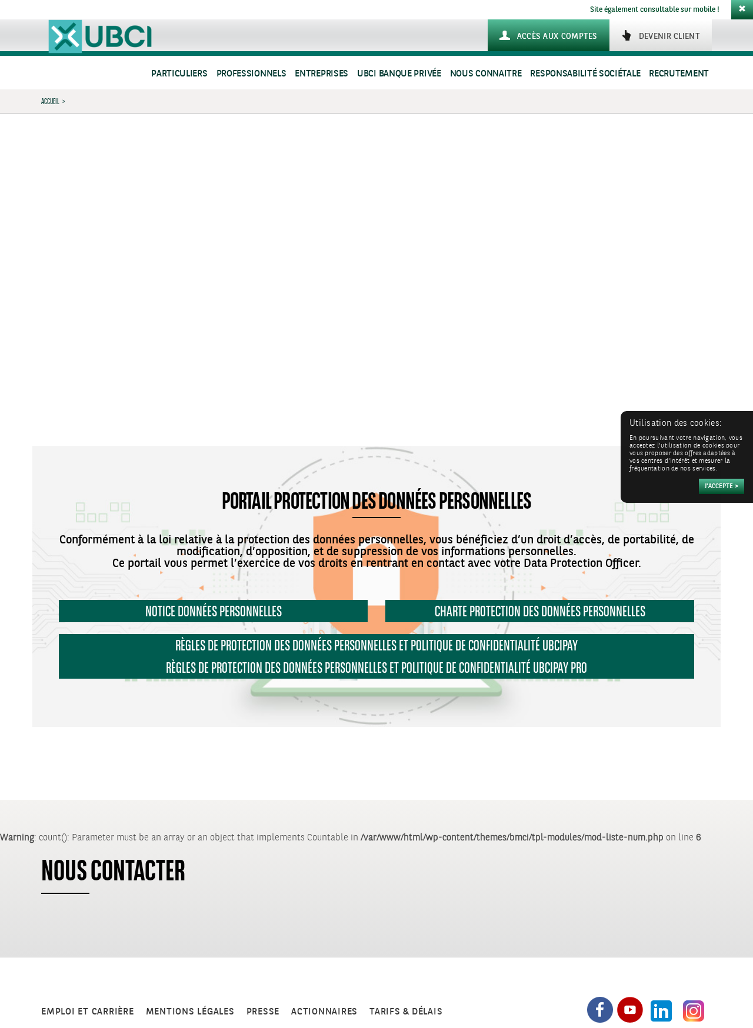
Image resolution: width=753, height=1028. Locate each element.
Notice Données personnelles (213, 611)
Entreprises (321, 73)
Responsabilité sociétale (585, 73)
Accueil (50, 101)
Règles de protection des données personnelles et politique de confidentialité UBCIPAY (376, 645)
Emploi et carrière (87, 1011)
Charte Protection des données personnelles (540, 611)
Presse (263, 1011)
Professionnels (251, 73)
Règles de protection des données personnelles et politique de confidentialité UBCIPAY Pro (376, 667)
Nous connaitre (486, 73)
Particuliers (179, 73)
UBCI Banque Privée (399, 73)
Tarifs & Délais (405, 1011)
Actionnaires (324, 1011)
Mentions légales (190, 1011)
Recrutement (679, 73)
